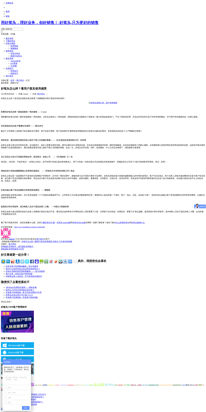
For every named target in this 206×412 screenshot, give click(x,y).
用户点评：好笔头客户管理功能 (19, 274)
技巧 (128, 385)
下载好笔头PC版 (48, 223)
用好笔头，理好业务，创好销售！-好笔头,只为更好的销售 (50, 22)
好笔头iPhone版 (79, 223)
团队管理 (76, 385)
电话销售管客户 (177, 385)
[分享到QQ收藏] (60, 261)
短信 (184, 385)
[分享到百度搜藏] (36, 261)
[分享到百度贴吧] (65, 261)
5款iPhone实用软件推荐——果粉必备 (21, 287)
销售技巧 (14, 73)
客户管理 (99, 384)
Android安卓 (15, 61)
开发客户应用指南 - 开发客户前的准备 (22, 297)
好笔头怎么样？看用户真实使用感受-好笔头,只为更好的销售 (47, 242)
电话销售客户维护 (153, 385)
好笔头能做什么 (138, 223)
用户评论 (9, 76)
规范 (196, 385)
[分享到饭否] (27, 261)
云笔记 (44, 385)
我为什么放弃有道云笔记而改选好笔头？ (23, 269)
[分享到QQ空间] (3, 261)
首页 (12, 80)
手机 (125, 385)
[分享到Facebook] (32, 261)
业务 (36, 385)
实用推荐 (82, 385)
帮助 (115, 385)
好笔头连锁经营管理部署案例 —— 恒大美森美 (25, 271)
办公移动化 (70, 385)
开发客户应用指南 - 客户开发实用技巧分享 (24, 292)
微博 (8, 11)
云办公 (40, 385)
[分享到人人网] (17, 261)
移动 (187, 385)
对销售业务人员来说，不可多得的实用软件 (24, 276)
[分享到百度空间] (41, 261)
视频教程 (14, 48)
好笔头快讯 (15, 53)
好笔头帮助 (10, 43)
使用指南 (14, 46)
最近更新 (9, 38)
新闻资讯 (9, 51)
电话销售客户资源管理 (165, 385)
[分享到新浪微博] (12, 261)
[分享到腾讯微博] (8, 261)
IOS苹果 (13, 63)
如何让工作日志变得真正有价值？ (20, 290)
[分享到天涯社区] (22, 261)
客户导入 (91, 385)
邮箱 (8, 16)
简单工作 (192, 385)
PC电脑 (13, 66)
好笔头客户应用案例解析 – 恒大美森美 (22, 266)
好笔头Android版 (64, 223)
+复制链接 (5, 242)
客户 (87, 385)
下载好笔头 (10, 41)
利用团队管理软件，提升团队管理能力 (17, 247)
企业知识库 (63, 385)
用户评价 (145, 385)
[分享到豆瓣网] (46, 261)
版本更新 (9, 58)
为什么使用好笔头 (121, 223)
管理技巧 (14, 71)
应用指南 (120, 385)
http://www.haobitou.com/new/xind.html (29, 227)
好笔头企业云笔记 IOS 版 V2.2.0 (19, 295)
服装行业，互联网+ (136, 385)
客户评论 (12, 244)
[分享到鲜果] (55, 261)
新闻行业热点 (16, 56)
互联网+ (57, 385)
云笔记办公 (51, 385)
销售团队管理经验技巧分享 (12, 249)
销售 (200, 385)
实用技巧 (9, 68)
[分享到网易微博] (51, 261)
